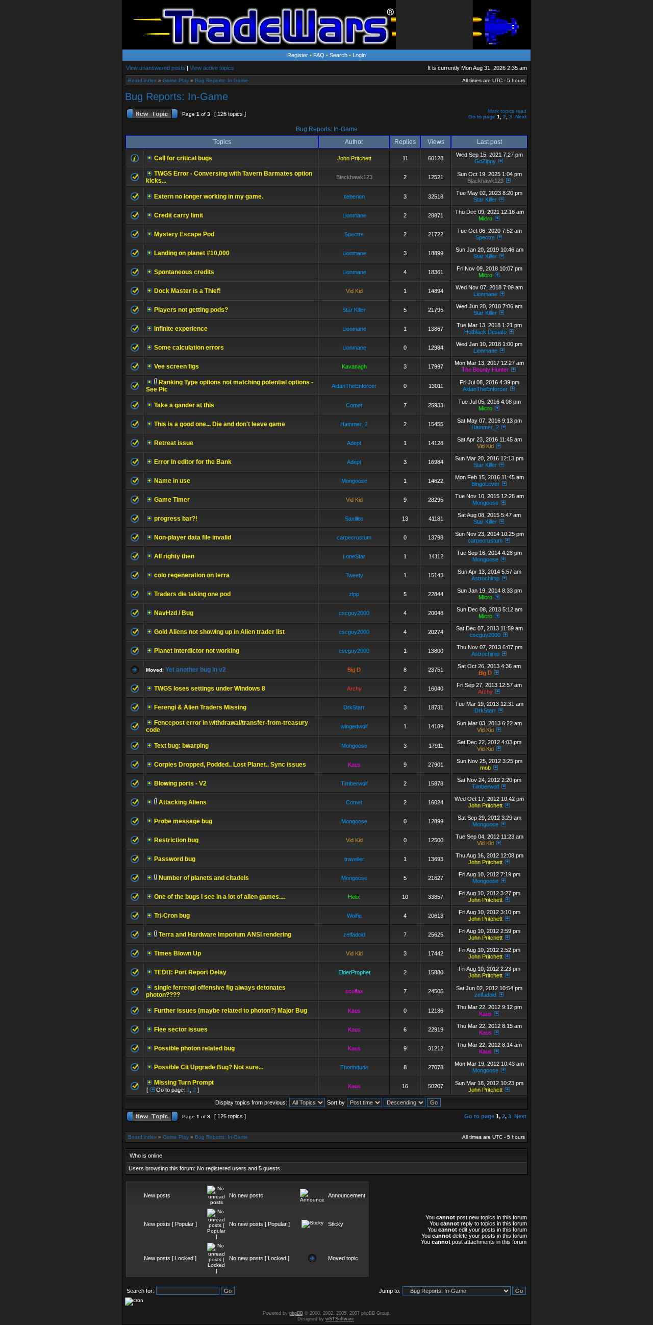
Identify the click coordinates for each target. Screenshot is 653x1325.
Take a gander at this (184, 405)
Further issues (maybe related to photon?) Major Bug (230, 1010)
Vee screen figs (176, 366)
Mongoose (354, 481)
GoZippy (485, 161)
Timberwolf (354, 783)
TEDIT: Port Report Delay (190, 972)
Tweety (354, 575)
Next (520, 116)
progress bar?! (175, 518)
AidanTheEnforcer (354, 386)
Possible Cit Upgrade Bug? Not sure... (208, 1067)
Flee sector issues (181, 1029)
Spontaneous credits (184, 272)
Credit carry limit (178, 215)
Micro (485, 218)
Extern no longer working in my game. (208, 196)
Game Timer (172, 499)
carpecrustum (354, 537)
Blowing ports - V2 (180, 783)
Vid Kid (354, 291)
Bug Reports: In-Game (221, 80)
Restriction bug (176, 840)
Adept (354, 443)
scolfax (354, 991)
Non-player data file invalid (192, 537)
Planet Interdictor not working (196, 650)
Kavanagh (354, 366)
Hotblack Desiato (485, 332)
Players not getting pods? (191, 309)
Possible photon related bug (194, 1048)
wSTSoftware (339, 1318)
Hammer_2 (354, 424)
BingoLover (485, 484)
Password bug (174, 859)
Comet (354, 405)
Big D (354, 670)
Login (359, 55)
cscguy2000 (354, 613)
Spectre (354, 234)
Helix (354, 897)
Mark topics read (507, 111)
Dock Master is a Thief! (187, 291)
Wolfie (354, 916)
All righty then (174, 556)
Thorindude (354, 1067)
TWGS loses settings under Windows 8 (209, 688)
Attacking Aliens (183, 802)
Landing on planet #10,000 (192, 253)
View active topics (212, 68)
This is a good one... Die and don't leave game (219, 424)
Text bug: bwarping (181, 745)
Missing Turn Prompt (184, 1082)
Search (338, 55)
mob (485, 768)
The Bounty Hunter (485, 369)
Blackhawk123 (354, 177)
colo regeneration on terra (192, 575)
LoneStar (354, 556)
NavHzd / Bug (173, 613)
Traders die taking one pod (192, 594)
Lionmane (354, 215)
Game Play (176, 80)
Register (297, 55)
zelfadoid (354, 934)
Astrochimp (485, 578)
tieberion (354, 196)
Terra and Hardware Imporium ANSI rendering (225, 934)
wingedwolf (354, 726)
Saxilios (354, 519)
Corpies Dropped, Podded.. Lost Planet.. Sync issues (230, 764)
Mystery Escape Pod (184, 234)
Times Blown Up (177, 953)
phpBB (296, 1313)
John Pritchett (354, 158)
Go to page (481, 116)
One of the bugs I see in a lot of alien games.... (219, 896)
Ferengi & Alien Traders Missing (200, 707)
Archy (354, 688)
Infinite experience (181, 328)
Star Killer (485, 200)
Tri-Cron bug (172, 915)
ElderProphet (354, 972)
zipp (354, 594)
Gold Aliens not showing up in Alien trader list (219, 631)
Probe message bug (183, 821)
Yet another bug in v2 (195, 669)
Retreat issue (173, 443)
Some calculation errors (189, 347)
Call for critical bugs (183, 158)
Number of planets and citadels (204, 877)
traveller (354, 859)
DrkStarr (354, 707)
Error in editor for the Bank (193, 461)
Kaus (354, 765)
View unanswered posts (155, 68)
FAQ (318, 55)
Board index (142, 80)
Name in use (172, 480)
